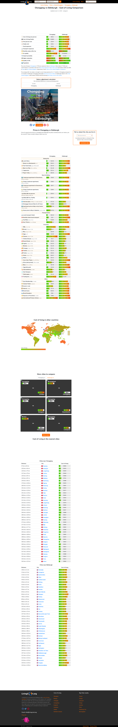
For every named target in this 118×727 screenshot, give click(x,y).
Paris (80, 707)
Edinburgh (75, 5)
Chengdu (56, 700)
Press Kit (24, 715)
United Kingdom (58, 5)
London (81, 705)
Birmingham (82, 711)
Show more (46, 435)
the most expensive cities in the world (49, 67)
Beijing (55, 698)
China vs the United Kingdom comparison (56, 69)
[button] (31, 125)
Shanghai (56, 696)
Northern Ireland (58, 711)
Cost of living (76, 1)
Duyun (80, 696)
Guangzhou (56, 703)
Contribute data (85, 143)
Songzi (81, 698)
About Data (86, 726)
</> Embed (39, 125)
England (56, 705)
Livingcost (65, 11)
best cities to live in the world (55, 75)
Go (60, 1)
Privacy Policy (93, 726)
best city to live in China (49, 73)
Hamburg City (82, 709)
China (50, 5)
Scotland (56, 707)
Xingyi (80, 703)
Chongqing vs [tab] (41, 377)
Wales (55, 709)
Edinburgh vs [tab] (50, 377)
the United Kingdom (31, 69)
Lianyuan (81, 700)
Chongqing (67, 5)
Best (82, 1)
